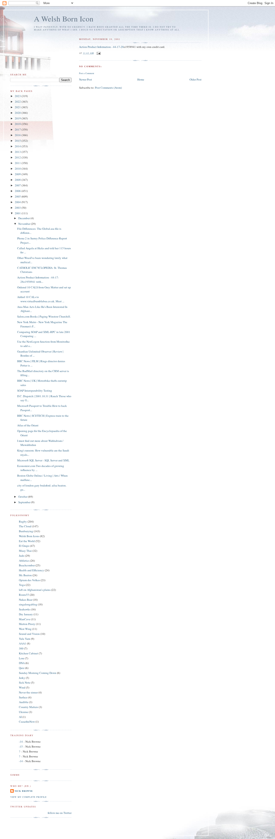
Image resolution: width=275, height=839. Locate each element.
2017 (18, 129)
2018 (18, 124)
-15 (21, 746)
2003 (18, 208)
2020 (18, 113)
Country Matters (28, 707)
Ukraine (23, 712)
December (24, 218)
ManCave (24, 619)
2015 (18, 141)
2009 (18, 174)
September (24, 502)
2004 (18, 202)
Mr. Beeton (25, 575)
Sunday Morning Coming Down (37, 673)
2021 (18, 107)
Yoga (22, 585)
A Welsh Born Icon (63, 19)
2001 (18, 213)
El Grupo (24, 546)
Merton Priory (27, 624)
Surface (23, 697)
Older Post (195, 79)
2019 (18, 118)
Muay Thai (25, 551)
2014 (18, 146)
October (23, 497)
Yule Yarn (24, 639)
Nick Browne (24, 790)
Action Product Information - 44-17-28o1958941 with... (38, 279)
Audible (23, 702)
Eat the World (27, 541)
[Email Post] (98, 53)
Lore (21, 658)
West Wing (25, 629)
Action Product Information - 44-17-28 (101, 47)
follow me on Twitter (60, 813)
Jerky (22, 678)
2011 (18, 163)
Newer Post (85, 79)
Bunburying (26, 531)
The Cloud (25, 526)
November (24, 224)
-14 (21, 741)
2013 (18, 152)
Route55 (24, 595)
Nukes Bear (25, 600)
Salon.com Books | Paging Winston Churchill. (44, 316)
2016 (18, 135)
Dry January (26, 614)
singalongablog (28, 604)
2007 (18, 185)
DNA (22, 663)
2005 (18, 196)
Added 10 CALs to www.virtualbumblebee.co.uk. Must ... (40, 299)
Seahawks (24, 609)
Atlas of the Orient (27, 425)
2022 (18, 101)
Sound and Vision (29, 634)
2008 (18, 180)
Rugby (23, 521)
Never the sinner (28, 692)
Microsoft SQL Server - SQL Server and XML (43, 460)
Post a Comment (86, 73)
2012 (18, 157)
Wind (22, 687)
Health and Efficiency (31, 570)
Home (140, 79)
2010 (18, 168)
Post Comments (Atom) (108, 88)
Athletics (24, 560)
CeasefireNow (27, 721)
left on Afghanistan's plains (34, 590)
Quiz (21, 668)
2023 (18, 96)
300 (21, 648)
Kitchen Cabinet (28, 653)
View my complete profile (28, 796)
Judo (21, 556)
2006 (18, 191)
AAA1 (22, 643)
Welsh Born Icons (29, 536)
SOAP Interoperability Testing (34, 390)
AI (20, 717)
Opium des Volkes (29, 580)
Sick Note (24, 682)
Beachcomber (27, 565)
